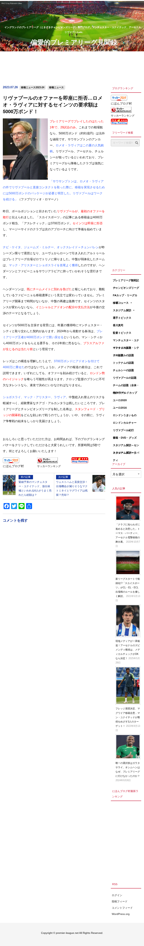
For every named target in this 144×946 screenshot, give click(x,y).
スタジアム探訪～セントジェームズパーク (126, 446)
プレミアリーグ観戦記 (126, 280)
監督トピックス (122, 332)
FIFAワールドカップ (125, 392)
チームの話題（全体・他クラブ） (126, 386)
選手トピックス (122, 317)
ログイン (117, 895)
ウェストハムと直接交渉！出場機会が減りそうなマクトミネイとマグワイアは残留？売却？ (72, 486)
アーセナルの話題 (123, 355)
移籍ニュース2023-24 (32, 87)
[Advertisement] (126, 206)
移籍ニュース (56, 87)
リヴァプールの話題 (124, 377)
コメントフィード (122, 907)
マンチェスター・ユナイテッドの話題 (126, 341)
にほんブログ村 (13, 466)
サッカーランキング (49, 466)
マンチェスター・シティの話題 (126, 348)
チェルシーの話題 (123, 370)
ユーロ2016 (120, 407)
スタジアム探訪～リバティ (126, 453)
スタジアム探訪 (122, 310)
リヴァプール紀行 (123, 430)
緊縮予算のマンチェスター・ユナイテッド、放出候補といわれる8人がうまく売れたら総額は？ (35, 486)
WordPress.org (121, 913)
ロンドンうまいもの (124, 415)
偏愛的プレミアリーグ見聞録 (74, 42)
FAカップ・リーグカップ (125, 296)
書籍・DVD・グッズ (125, 437)
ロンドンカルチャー (124, 422)
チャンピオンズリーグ (126, 287)
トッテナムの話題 (123, 362)
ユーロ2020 (120, 400)
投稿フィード (120, 901)
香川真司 (118, 325)
